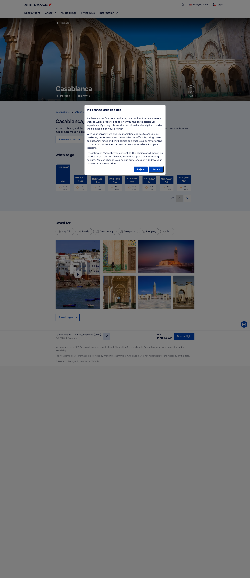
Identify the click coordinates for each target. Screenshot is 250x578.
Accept (156, 169)
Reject (140, 169)
